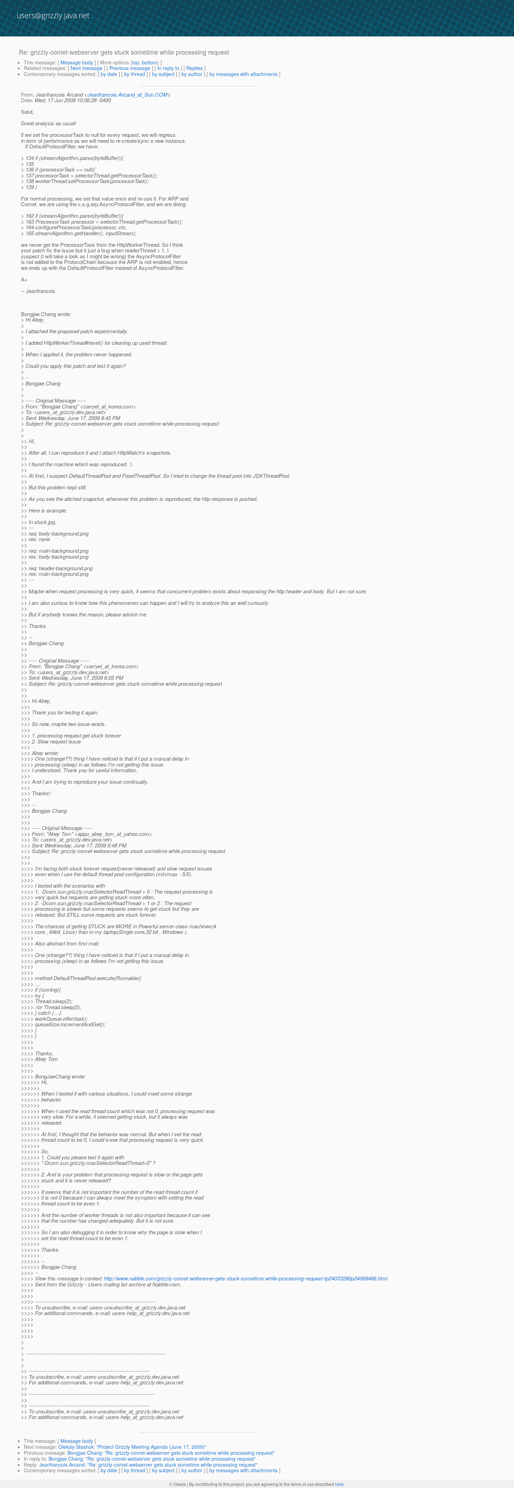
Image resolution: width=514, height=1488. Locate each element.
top (135, 62)
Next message (86, 67)
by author (191, 73)
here (339, 1484)
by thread (134, 73)
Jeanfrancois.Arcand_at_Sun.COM (127, 94)
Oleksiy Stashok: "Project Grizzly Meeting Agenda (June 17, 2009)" (132, 1446)
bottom (149, 62)
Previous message (129, 67)
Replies (194, 67)
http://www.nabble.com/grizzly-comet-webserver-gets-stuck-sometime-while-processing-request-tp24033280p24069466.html (245, 1278)
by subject (163, 73)
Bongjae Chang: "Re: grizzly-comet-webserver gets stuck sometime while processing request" (170, 1452)
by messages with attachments (243, 73)
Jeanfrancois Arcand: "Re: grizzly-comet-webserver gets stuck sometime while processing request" (148, 1464)
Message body (76, 62)
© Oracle (177, 1484)
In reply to (168, 67)
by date (109, 73)
